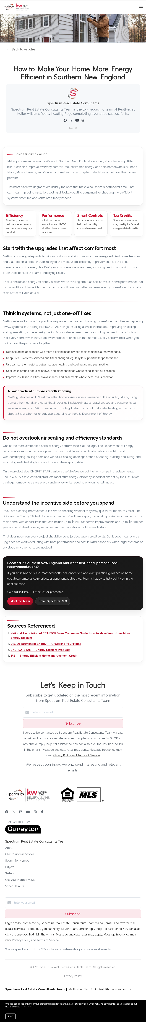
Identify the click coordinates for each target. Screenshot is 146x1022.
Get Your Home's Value (20, 879)
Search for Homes (17, 860)
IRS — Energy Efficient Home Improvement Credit (44, 655)
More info (26, 1006)
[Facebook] (6, 812)
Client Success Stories (19, 854)
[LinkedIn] (20, 812)
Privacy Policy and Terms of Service (76, 755)
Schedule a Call (15, 886)
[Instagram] (35, 812)
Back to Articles (23, 49)
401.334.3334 (21, 592)
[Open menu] (141, 7)
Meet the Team (20, 601)
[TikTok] (42, 812)
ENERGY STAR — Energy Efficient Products (40, 649)
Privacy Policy (73, 976)
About (9, 847)
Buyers (9, 867)
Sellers (9, 873)
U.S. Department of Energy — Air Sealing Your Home (46, 643)
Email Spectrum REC (53, 601)
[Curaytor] (23, 832)
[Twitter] (13, 812)
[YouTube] (28, 812)
